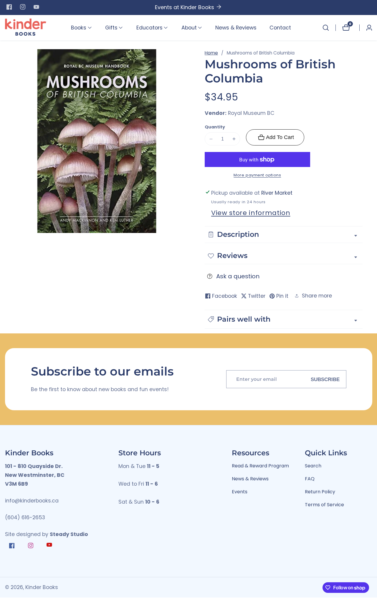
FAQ (310, 478)
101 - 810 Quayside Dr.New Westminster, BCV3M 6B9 (35, 475)
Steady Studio (69, 534)
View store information (250, 212)
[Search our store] (325, 27)
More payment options (257, 175)
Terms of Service (324, 504)
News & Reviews (236, 27)
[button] (78, 27)
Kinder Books (41, 587)
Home (211, 53)
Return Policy (320, 491)
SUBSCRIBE (325, 379)
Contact (280, 27)
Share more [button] (317, 295)
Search (313, 465)
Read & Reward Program (260, 465)
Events (239, 491)
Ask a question (237, 276)
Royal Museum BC (251, 113)
